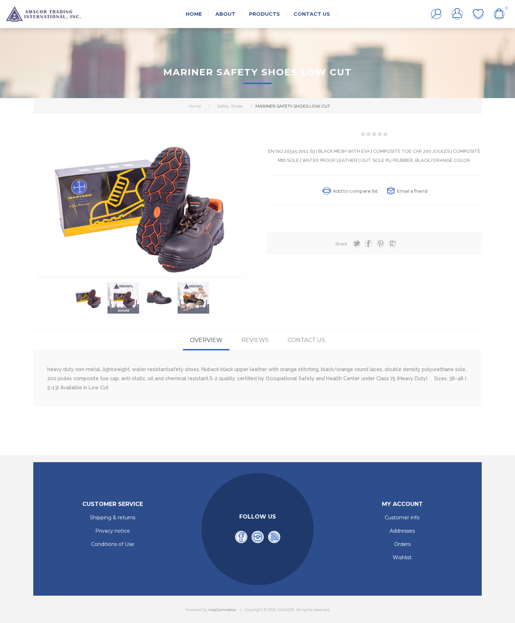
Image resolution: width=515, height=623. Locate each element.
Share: (341, 243)
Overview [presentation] (206, 340)
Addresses (402, 531)
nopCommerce (222, 609)
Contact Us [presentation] (306, 340)
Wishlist (478, 14)
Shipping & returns (112, 517)
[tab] (206, 340)
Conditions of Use (112, 544)
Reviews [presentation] (255, 340)
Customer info (402, 517)
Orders (402, 544)
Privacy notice (112, 531)
